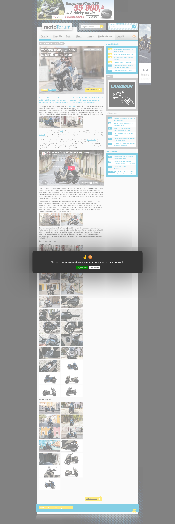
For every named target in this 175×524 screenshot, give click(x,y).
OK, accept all (82, 268)
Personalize (94, 268)
